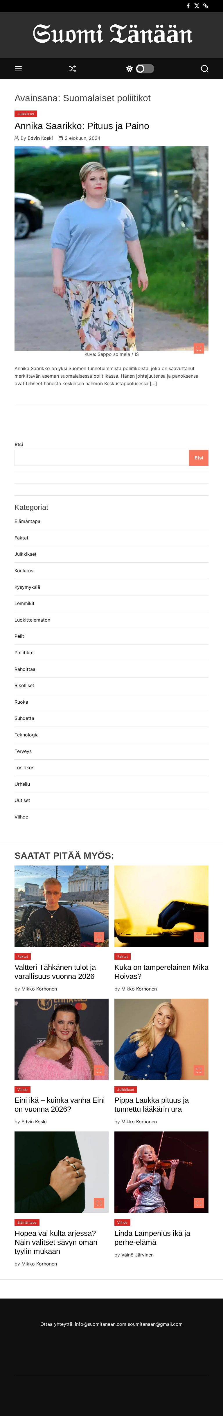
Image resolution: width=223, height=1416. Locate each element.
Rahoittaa (25, 669)
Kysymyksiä (27, 587)
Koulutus (24, 570)
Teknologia (27, 735)
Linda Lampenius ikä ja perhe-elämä (152, 1238)
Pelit (19, 636)
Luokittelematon (32, 620)
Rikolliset (24, 685)
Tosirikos (24, 767)
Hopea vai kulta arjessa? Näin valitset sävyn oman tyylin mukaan (56, 1242)
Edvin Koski (40, 138)
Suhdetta (24, 718)
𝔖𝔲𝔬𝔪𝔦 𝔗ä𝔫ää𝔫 (111, 34)
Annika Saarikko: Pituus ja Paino (82, 126)
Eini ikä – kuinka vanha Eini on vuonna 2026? (60, 1104)
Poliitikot (24, 653)
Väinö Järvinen (137, 1255)
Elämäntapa (27, 521)
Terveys (23, 751)
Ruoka (21, 702)
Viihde (21, 817)
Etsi (19, 444)
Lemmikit (25, 603)
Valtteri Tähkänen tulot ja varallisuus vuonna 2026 (55, 972)
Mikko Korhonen (39, 989)
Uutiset (22, 800)
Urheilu (22, 784)
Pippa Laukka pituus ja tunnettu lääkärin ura (151, 1104)
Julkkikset (25, 114)
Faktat (21, 538)
